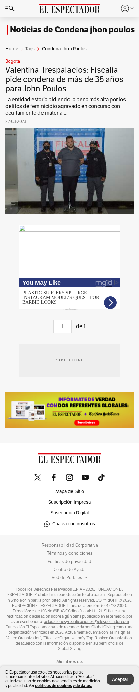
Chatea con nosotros (73, 524)
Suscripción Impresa (69, 502)
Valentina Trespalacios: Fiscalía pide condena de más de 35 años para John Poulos (64, 79)
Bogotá (12, 61)
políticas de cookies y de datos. (63, 685)
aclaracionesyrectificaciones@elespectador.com (86, 621)
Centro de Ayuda (70, 569)
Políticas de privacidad (69, 561)
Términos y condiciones (69, 553)
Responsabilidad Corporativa (69, 545)
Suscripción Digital (70, 513)
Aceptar (120, 679)
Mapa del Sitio (69, 491)
